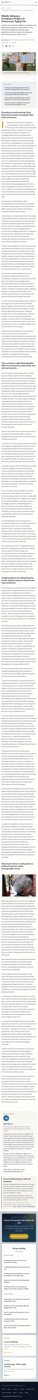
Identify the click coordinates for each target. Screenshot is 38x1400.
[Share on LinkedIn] (9, 46)
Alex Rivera (6, 40)
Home (3, 8)
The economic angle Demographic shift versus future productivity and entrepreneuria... (18, 94)
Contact (9, 1169)
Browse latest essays (19, 1236)
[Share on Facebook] (6, 46)
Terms (23, 1169)
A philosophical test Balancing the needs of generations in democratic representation (18, 99)
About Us (15, 1389)
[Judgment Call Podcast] (10, 2)
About (5, 1169)
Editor (26, 1393)
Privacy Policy (16, 1169)
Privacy (24, 1206)
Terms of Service (6, 1393)
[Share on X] (36, 2)
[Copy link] (13, 46)
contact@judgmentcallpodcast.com (13, 1171)
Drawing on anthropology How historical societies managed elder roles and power (17, 89)
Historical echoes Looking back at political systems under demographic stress (17, 104)
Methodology (31, 1206)
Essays (9, 8)
